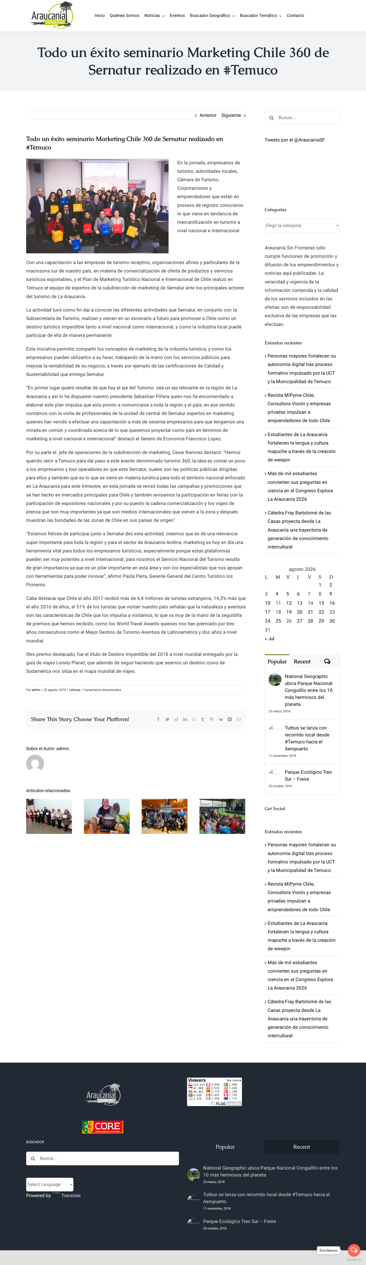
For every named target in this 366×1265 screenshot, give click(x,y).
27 (300, 621)
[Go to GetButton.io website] (354, 1260)
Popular (277, 661)
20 (300, 612)
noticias (74, 689)
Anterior (208, 115)
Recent (302, 661)
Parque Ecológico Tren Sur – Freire (308, 776)
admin (36, 689)
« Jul (269, 638)
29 (321, 621)
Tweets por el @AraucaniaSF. (295, 139)
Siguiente (231, 115)
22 (321, 612)
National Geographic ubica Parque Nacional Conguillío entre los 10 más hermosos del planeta (309, 690)
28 (310, 621)
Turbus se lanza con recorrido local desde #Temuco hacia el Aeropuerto (307, 738)
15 (321, 603)
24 (267, 621)
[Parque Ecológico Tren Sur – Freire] (275, 772)
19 (289, 612)
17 (267, 612)
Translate (71, 1195)
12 (289, 603)
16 (332, 603)
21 (310, 612)
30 (332, 621)
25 (278, 621)
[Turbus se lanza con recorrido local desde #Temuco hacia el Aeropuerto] (275, 728)
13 (300, 603)
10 (267, 603)
